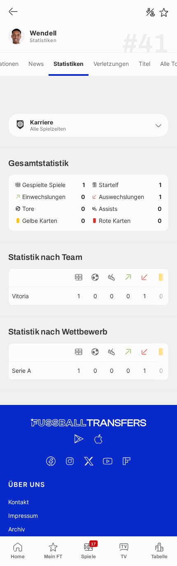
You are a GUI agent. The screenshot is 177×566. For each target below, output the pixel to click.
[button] (88, 125)
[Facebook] (50, 461)
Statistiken (69, 63)
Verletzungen (111, 63)
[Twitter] (88, 461)
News (36, 63)
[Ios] (98, 439)
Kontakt (18, 501)
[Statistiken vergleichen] (151, 12)
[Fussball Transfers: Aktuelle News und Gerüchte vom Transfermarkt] (88, 423)
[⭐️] (164, 12)
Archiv (16, 529)
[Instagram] (69, 461)
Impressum (23, 515)
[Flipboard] (126, 461)
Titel (144, 63)
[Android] (79, 439)
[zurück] (13, 12)
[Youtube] (107, 461)
